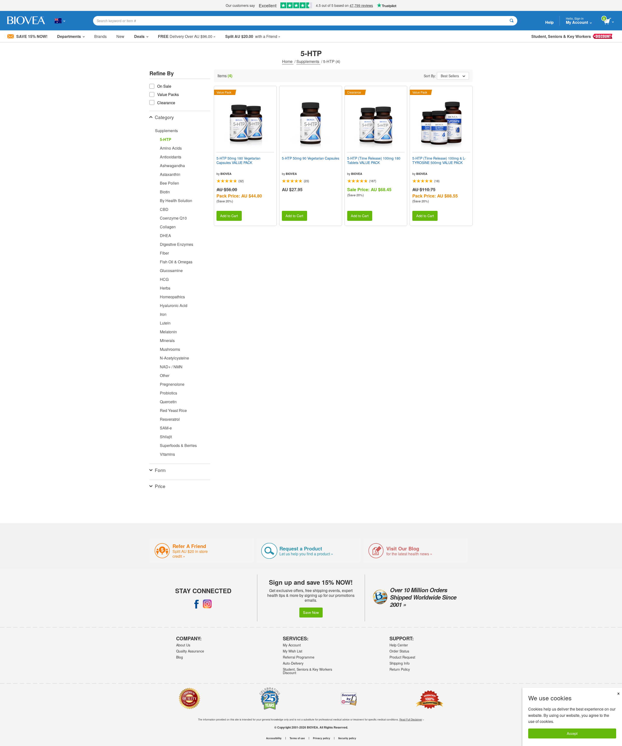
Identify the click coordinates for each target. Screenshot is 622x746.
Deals (139, 36)
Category (164, 117)
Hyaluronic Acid (173, 305)
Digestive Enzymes (176, 244)
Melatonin (168, 331)
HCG (164, 279)
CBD (164, 209)
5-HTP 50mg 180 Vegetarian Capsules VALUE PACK (238, 160)
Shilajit (166, 436)
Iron (163, 314)
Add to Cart (229, 215)
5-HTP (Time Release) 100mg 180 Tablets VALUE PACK (373, 160)
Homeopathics (172, 297)
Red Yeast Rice (173, 410)
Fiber (164, 253)
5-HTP (165, 139)
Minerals (167, 340)
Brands (100, 36)
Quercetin (168, 401)
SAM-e (166, 428)
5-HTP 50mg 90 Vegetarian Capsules (310, 158)
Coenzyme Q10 (173, 218)
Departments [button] (69, 36)
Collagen (168, 227)
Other (164, 375)
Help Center (398, 645)
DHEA (165, 235)
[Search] (511, 21)
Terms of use (297, 738)
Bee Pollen (169, 183)
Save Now (311, 612)
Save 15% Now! (31, 36)
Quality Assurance (190, 651)
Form (160, 470)
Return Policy (399, 669)
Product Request (402, 657)
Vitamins (167, 454)
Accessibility (274, 738)
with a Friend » (252, 36)
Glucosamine (171, 270)
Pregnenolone (172, 384)
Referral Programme (298, 657)
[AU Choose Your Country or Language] (60, 20)
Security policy (347, 738)
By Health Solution (176, 200)
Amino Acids (171, 148)
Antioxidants (170, 157)
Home (288, 61)
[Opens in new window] (196, 604)
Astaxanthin (170, 174)
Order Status (399, 651)
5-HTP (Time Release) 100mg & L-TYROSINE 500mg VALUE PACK (439, 160)
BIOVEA (226, 173)
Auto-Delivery (293, 663)
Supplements (308, 61)
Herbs (165, 288)
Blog (179, 657)
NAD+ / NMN (171, 366)
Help (549, 22)
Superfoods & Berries (178, 445)
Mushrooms (170, 349)
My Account (292, 645)
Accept (572, 733)
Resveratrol (170, 419)
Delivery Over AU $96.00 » (187, 36)
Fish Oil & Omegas (176, 262)
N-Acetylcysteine (174, 358)
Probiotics (168, 393)
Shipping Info (399, 663)
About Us (183, 645)
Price (160, 486)
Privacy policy (321, 738)
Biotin (165, 192)
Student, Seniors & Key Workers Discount (307, 671)
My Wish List (292, 651)
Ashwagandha (172, 165)
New (120, 36)
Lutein (165, 323)
